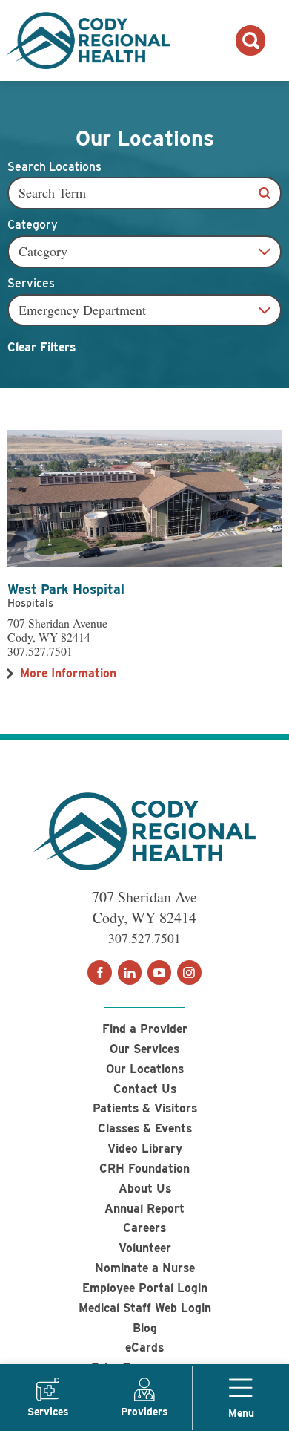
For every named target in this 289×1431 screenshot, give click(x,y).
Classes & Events (145, 1128)
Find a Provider (144, 1029)
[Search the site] (250, 40)
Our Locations (145, 1069)
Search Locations (54, 167)
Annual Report (144, 1209)
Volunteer (145, 1248)
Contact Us (144, 1089)
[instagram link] (189, 972)
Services (31, 284)
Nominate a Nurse (145, 1268)
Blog (145, 1328)
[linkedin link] (130, 972)
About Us (145, 1188)
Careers (144, 1228)
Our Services (144, 1049)
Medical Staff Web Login (145, 1308)
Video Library (144, 1148)
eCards (144, 1347)
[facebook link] (99, 972)
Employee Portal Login (144, 1288)
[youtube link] (159, 972)
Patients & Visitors (145, 1108)
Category (32, 225)
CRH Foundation (144, 1168)
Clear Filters (41, 347)
